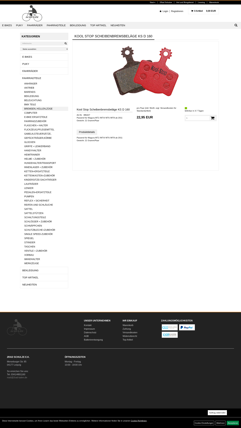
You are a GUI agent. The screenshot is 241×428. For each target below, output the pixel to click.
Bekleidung (78, 25)
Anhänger (30, 83)
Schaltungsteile (35, 217)
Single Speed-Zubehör (38, 234)
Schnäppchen (33, 226)
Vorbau (29, 255)
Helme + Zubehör (35, 159)
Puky (19, 25)
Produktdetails (87, 132)
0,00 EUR (205, 11)
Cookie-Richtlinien (139, 421)
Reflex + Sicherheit (36, 201)
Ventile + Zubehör (35, 251)
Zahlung (127, 329)
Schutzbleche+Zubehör (39, 230)
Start (152, 2)
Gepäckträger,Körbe (38, 138)
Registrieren (177, 11)
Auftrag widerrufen (217, 413)
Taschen (29, 246)
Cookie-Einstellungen (204, 423)
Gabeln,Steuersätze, (37, 134)
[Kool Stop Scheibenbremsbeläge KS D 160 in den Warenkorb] (212, 118)
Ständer (29, 242)
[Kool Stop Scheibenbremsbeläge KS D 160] (146, 71)
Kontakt (87, 325)
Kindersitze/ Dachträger (40, 180)
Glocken (29, 142)
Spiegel (29, 238)
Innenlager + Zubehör (38, 167)
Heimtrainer (32, 155)
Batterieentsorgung (93, 340)
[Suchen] (65, 43)
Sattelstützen (33, 213)
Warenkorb (214, 2)
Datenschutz (90, 332)
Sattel (28, 209)
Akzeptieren (233, 423)
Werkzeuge (31, 263)
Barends (29, 92)
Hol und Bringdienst (185, 2)
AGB (86, 336)
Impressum (89, 329)
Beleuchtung (33, 100)
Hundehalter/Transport (40, 163)
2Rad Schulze (166, 2)
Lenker (28, 188)
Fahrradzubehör (35, 121)
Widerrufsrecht (130, 336)
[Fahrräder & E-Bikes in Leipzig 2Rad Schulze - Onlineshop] (32, 13)
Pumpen (29, 196)
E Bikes (7, 25)
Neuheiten (118, 25)
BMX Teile (30, 104)
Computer (30, 113)
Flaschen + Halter (36, 125)
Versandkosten (130, 332)
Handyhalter (32, 150)
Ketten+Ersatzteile (37, 171)
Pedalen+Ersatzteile (37, 192)
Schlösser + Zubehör (38, 221)
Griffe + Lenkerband (37, 146)
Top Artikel (98, 25)
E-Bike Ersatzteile (35, 117)
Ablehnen (220, 423)
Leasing (201, 2)
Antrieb (29, 88)
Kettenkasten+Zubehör (39, 175)
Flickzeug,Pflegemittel (39, 129)
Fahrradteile (56, 25)
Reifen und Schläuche (38, 205)
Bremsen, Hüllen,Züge (38, 109)
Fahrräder (35, 25)
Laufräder (31, 184)
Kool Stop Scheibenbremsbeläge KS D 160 (103, 109)
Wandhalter (32, 259)
